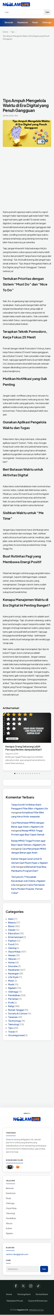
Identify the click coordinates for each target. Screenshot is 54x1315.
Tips (13, 32)
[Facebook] (16, 1286)
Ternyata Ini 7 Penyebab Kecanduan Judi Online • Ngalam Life (28, 880)
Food (11, 944)
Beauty (12, 922)
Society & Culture (17, 1013)
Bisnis (11, 926)
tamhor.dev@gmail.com (17, 1254)
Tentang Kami (23, 1294)
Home (5, 32)
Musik (35, 22)
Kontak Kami (42, 1294)
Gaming (12, 948)
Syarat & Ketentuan (37, 1300)
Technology (14, 1020)
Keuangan (13, 973)
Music (11, 980)
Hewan (11, 955)
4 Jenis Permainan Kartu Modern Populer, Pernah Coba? (28, 888)
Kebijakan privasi (36, 1310)
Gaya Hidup (14, 951)
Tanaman (13, 1017)
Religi (11, 1006)
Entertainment (15, 937)
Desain (11, 929)
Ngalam (12, 987)
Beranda (9, 22)
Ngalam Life (22, 1310)
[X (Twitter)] (23, 1286)
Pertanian (13, 998)
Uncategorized (16, 1035)
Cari (47, 12)
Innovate (13, 966)
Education (13, 933)
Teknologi (13, 1024)
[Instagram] (31, 1286)
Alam (10, 918)
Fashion (12, 940)
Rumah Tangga (16, 1009)
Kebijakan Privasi (15, 1300)
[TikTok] (38, 1286)
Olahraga (46, 22)
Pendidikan (14, 995)
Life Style (13, 977)
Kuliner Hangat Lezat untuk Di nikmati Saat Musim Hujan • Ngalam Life (29, 862)
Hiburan (12, 958)
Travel (11, 1031)
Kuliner (9, 1228)
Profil (11, 1002)
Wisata (9, 1223)
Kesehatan (22, 22)
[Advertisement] (27, 70)
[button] (14, 773)
